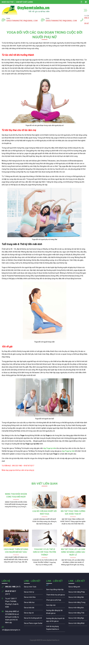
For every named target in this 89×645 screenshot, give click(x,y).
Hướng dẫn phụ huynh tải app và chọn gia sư (55, 620)
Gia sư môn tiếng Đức (77, 608)
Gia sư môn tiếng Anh (77, 587)
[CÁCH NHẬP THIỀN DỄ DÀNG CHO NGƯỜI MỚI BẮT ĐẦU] (16, 538)
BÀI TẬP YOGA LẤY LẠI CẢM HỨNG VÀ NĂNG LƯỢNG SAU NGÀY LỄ (73, 552)
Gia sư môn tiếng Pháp (77, 592)
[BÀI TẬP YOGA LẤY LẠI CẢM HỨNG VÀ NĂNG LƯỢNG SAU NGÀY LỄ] (73, 538)
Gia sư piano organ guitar (33, 624)
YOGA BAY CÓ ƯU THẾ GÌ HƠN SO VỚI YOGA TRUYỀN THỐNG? (44, 552)
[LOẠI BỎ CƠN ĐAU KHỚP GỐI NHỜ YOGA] (44, 500)
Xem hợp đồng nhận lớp (55, 590)
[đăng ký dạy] (25, 10)
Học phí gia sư (55, 595)
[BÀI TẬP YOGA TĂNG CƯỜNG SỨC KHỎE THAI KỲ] (73, 500)
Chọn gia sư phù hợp (55, 600)
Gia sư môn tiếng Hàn (77, 598)
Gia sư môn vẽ (33, 613)
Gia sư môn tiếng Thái (77, 613)
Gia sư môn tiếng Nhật (77, 624)
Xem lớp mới (55, 606)
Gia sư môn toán (33, 587)
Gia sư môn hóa (33, 598)
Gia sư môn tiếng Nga (55, 628)
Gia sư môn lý (33, 592)
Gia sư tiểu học (33, 603)
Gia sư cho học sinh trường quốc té (33, 619)
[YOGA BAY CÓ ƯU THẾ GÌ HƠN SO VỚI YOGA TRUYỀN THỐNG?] (44, 538)
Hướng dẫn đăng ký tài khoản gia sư (55, 612)
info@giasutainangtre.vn (11, 630)
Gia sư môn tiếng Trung (77, 603)
